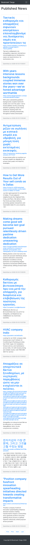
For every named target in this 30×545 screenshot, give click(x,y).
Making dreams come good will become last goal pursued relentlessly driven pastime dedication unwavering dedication (14, 231)
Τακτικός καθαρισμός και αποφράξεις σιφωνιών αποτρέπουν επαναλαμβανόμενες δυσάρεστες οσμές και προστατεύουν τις (14, 30)
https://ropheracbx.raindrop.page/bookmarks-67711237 (15, 154)
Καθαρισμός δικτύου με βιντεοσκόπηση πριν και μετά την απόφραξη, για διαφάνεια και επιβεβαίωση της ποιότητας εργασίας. (14, 292)
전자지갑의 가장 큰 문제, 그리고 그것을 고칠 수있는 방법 (14, 443)
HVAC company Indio (13, 331)
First (7, 531)
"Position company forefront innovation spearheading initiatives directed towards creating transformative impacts (14, 489)
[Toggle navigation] (26, 2)
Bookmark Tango (8, 2)
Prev (12, 531)
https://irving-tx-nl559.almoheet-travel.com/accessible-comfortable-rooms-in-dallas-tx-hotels (14, 189)
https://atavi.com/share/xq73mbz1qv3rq (15, 504)
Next (17, 531)
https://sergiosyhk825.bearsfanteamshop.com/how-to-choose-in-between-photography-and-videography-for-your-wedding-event (15, 249)
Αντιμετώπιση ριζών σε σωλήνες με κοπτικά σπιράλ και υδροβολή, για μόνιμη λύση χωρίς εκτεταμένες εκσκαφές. (15, 138)
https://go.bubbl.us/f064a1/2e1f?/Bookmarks (14, 450)
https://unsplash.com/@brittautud (14, 307)
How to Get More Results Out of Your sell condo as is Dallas (14, 180)
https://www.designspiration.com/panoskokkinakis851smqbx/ (15, 96)
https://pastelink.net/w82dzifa (13, 335)
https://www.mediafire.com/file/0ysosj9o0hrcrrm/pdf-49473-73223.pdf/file (15, 47)
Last (22, 531)
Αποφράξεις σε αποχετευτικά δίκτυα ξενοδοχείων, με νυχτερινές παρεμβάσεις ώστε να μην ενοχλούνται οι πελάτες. (13, 376)
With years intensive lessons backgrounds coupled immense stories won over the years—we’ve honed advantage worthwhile (14, 81)
